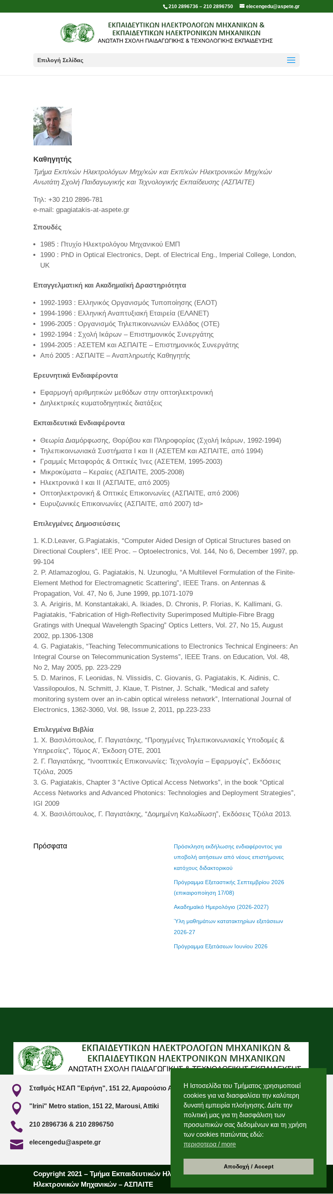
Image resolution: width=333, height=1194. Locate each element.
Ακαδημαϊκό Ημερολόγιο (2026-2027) (221, 907)
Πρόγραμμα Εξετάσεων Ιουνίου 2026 (221, 946)
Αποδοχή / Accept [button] (249, 1166)
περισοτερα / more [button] (210, 1144)
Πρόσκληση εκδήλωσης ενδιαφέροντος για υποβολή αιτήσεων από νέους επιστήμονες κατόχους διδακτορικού (229, 857)
